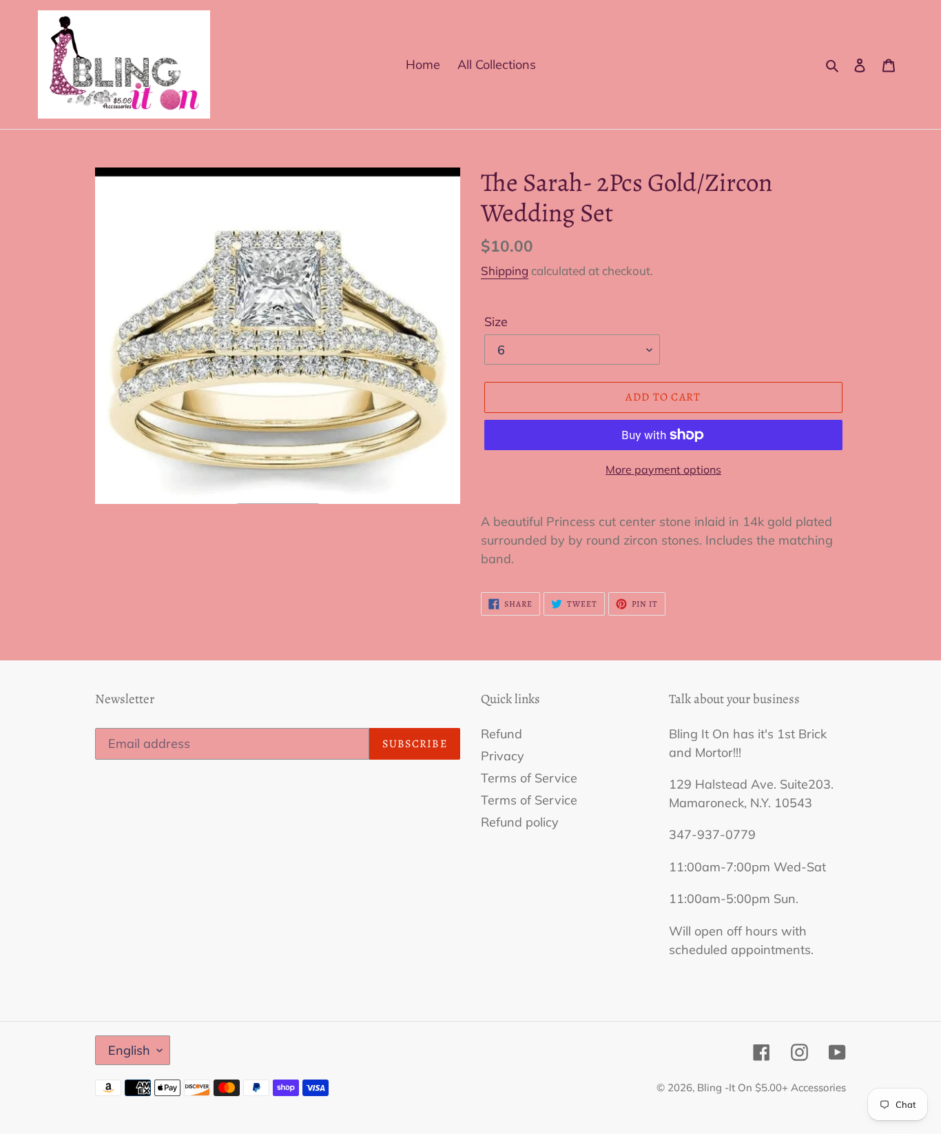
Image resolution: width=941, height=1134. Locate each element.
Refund (501, 734)
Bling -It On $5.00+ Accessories (771, 1087)
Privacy (502, 756)
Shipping (504, 270)
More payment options (663, 469)
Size (496, 322)
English (129, 1050)
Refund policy (520, 822)
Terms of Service (529, 778)
